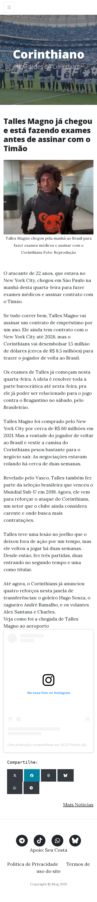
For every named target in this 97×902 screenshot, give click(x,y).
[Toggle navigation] (9, 7)
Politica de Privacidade (32, 864)
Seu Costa (56, 850)
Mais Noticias (78, 804)
